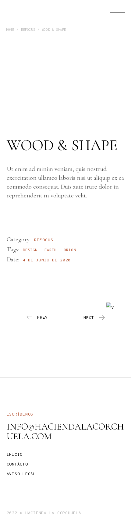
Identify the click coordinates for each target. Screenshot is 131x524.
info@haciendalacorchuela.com (65, 431)
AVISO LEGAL (21, 473)
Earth (50, 250)
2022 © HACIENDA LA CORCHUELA (44, 512)
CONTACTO (17, 464)
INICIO (15, 454)
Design (30, 250)
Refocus (43, 239)
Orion (70, 250)
